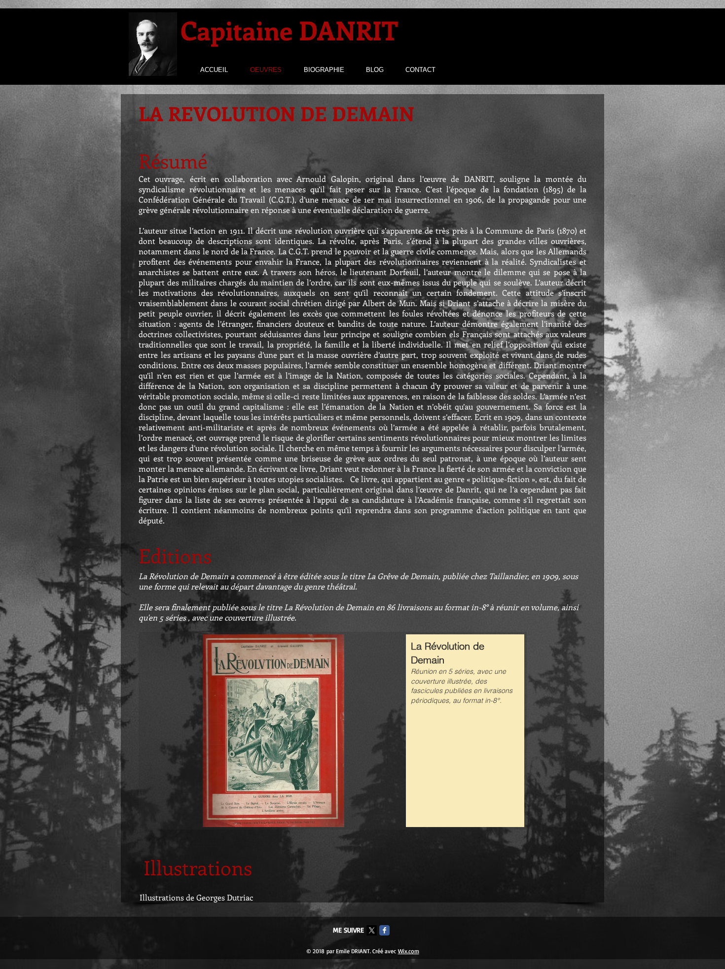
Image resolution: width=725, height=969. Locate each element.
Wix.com (408, 951)
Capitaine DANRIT (289, 29)
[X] (371, 930)
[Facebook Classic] (384, 930)
